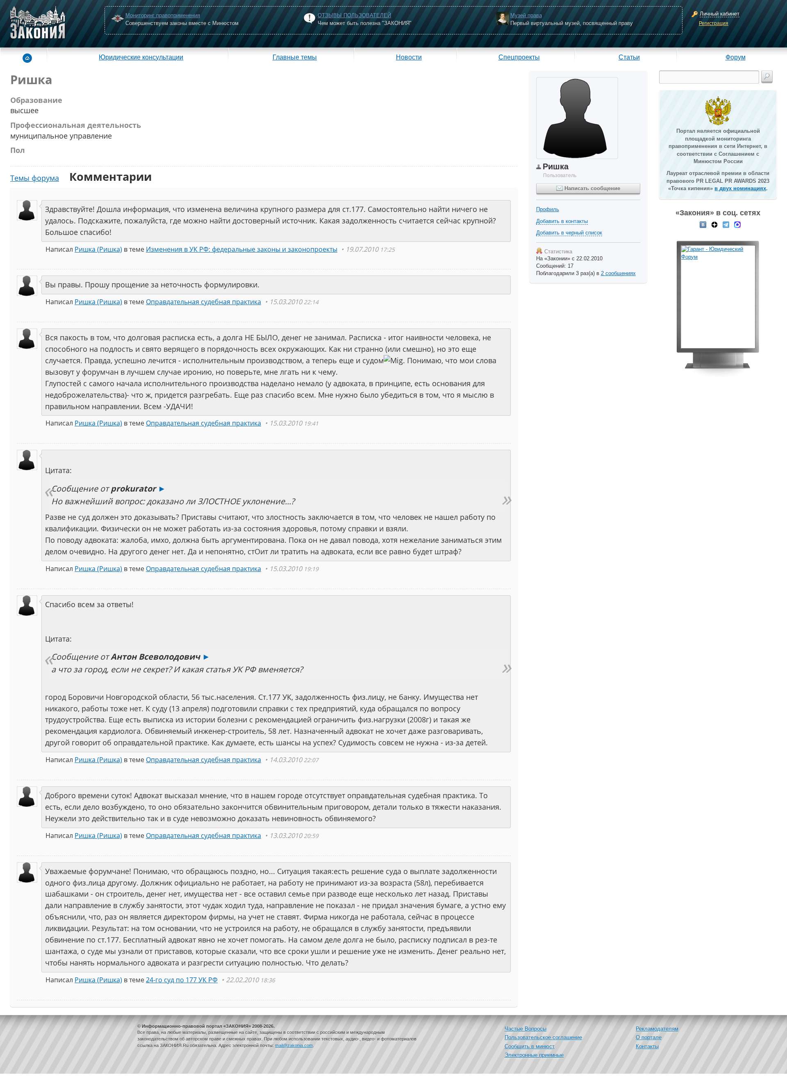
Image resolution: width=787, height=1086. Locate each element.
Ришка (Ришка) (98, 249)
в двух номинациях (740, 188)
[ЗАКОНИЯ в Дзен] (714, 224)
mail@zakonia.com (294, 1045)
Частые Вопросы (525, 1029)
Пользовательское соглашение (543, 1037)
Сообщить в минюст (530, 1046)
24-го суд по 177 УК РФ (182, 979)
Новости (409, 57)
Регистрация (713, 23)
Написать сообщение (591, 188)
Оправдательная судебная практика (203, 301)
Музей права (526, 15)
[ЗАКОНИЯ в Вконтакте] (703, 224)
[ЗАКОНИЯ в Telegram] (726, 224)
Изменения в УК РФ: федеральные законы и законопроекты (241, 249)
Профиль (547, 209)
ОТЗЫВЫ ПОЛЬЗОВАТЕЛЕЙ (354, 15)
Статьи (629, 57)
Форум (736, 57)
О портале (649, 1037)
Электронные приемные (534, 1055)
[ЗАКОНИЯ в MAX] (737, 224)
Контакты (647, 1046)
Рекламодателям (657, 1029)
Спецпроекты (519, 57)
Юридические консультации (141, 57)
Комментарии (110, 176)
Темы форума (34, 178)
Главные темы (295, 57)
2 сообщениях (618, 273)
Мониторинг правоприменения (162, 15)
